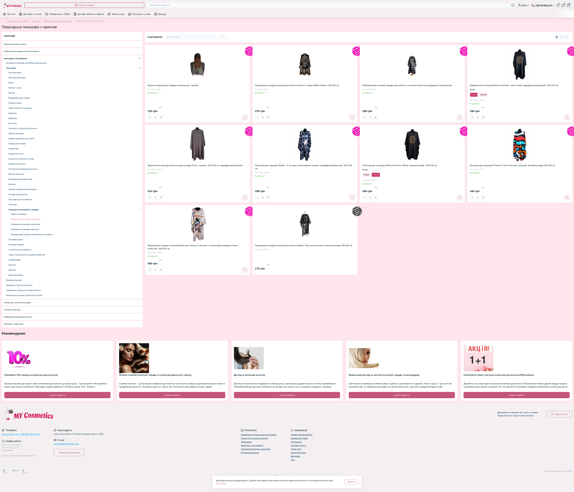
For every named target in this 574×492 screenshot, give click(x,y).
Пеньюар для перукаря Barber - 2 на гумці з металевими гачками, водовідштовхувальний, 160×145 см (303, 167)
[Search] (513, 5)
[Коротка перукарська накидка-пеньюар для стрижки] (198, 64)
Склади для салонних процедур (17, 303)
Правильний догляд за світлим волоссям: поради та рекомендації (384, 375)
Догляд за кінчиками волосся (249, 375)
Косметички (13, 149)
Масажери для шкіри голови (20, 179)
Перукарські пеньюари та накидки (58, 21)
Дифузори (13, 118)
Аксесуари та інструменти (18, 21)
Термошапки (246, 442)
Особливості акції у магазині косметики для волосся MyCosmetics (499, 375)
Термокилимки (15, 260)
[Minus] (150, 117)
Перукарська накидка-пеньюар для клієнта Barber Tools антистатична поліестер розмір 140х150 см (303, 245)
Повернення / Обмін (59, 14)
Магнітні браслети (16, 174)
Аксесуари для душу (17, 78)
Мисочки (12, 184)
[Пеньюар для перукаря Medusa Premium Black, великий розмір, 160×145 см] (412, 144)
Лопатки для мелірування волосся (23, 169)
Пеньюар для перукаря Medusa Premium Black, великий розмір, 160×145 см (399, 165)
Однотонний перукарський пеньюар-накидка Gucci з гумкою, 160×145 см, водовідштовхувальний (195, 165)
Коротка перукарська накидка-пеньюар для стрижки (173, 85)
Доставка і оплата (32, 14)
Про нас (11, 14)
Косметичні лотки (16, 154)
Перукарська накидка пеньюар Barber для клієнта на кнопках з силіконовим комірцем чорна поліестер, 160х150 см (193, 247)
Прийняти (351, 482)
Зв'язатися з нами (141, 14)
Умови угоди (118, 14)
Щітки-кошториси (16, 275)
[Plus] (160, 117)
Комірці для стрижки (17, 144)
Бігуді (11, 83)
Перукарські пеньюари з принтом (25, 219)
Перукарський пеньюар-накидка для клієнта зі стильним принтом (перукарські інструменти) (407, 85)
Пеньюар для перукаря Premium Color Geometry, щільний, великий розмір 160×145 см (512, 165)
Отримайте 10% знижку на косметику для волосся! (31, 375)
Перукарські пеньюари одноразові (25, 224)
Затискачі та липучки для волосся (23, 128)
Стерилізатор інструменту (20, 250)
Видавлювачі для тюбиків (19, 98)
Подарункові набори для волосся (18, 317)
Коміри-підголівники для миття (22, 139)
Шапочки (12, 270)
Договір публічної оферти (91, 14)
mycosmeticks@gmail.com (66, 444)
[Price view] (566, 37)
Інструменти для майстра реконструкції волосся (26, 63)
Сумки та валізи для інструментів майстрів (27, 255)
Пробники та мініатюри (13, 324)
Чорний (483, 95)
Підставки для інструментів (20, 200)
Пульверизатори (16, 240)
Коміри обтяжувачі (19, 214)
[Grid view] (556, 37)
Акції (293, 460)
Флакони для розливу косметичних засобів (24, 295)
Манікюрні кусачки (14, 280)
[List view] (561, 37)
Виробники (295, 456)
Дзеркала (13, 113)
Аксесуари (36, 21)
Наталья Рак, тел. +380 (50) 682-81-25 (20, 434)
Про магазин (296, 442)
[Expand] (139, 51)
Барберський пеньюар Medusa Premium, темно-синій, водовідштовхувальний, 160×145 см (514, 85)
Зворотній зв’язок (298, 453)
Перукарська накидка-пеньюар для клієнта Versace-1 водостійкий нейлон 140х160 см (297, 85)
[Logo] (12, 5)
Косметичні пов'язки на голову (21, 159)
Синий (474, 95)
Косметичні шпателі (17, 164)
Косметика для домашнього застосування (21, 51)
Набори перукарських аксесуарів (22, 189)
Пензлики (13, 205)
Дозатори (13, 123)
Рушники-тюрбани (16, 245)
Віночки (12, 93)
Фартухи (12, 265)
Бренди (162, 14)
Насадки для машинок (18, 194)
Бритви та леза (15, 88)
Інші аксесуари (15, 73)
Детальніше (221, 483)
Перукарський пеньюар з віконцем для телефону (31, 234)
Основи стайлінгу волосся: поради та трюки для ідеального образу (155, 375)
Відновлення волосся (250, 453)
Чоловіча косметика (12, 310)
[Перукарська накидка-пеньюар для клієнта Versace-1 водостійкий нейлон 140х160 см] (305, 64)
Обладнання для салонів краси (19, 285)
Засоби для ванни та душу (15, 44)
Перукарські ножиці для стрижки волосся (23, 290)
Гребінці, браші (15, 103)
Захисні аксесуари (16, 133)
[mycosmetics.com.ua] (143, 414)
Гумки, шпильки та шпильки (20, 108)
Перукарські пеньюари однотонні (25, 229)
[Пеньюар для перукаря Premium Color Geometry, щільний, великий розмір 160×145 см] (520, 144)
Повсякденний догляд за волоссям (255, 449)
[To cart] (245, 117)
